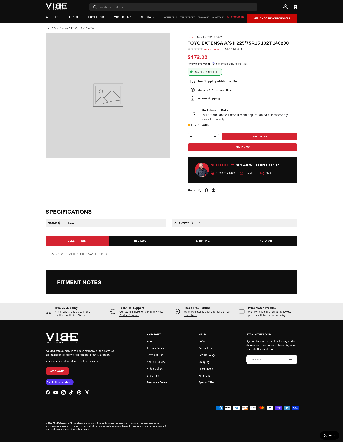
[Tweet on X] (199, 190)
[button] (295, 7)
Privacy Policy (155, 348)
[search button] (93, 7)
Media (146, 17)
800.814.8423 (57, 371)
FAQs (202, 341)
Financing (204, 17)
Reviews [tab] (140, 241)
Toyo (190, 37)
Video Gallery (155, 368)
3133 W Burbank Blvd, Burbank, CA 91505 (72, 361)
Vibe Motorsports (61, 422)
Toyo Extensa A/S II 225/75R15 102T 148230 (74, 28)
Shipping (204, 362)
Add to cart (259, 136)
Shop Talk (218, 17)
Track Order (187, 17)
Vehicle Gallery (156, 362)
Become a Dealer (157, 382)
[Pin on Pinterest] (213, 190)
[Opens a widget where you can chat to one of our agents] (329, 435)
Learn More (190, 315)
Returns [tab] (266, 241)
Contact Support (129, 315)
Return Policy (207, 355)
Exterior (96, 17)
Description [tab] (77, 241)
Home (48, 28)
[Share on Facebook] (206, 190)
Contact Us (170, 17)
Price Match (206, 368)
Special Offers (207, 382)
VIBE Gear (122, 17)
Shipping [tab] (203, 241)
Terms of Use (155, 355)
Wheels (52, 17)
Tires (73, 17)
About (150, 341)
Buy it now (242, 147)
